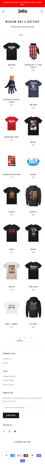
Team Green (33, 287)
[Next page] (36, 338)
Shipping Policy (9, 376)
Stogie (11, 249)
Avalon (33, 174)
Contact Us (7, 359)
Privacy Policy (8, 384)
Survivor (11, 65)
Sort (21, 35)
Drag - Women (12, 324)
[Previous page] (9, 338)
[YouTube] (15, 431)
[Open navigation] (3, 11)
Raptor (12, 287)
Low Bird (33, 105)
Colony (33, 249)
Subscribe (11, 415)
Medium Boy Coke (12, 137)
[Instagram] (9, 431)
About (5, 363)
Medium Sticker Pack (11, 174)
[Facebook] (4, 431)
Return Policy (8, 380)
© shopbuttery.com (22, 442)
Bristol (33, 142)
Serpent (33, 212)
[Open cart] (42, 11)
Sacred (12, 212)
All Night (33, 324)
